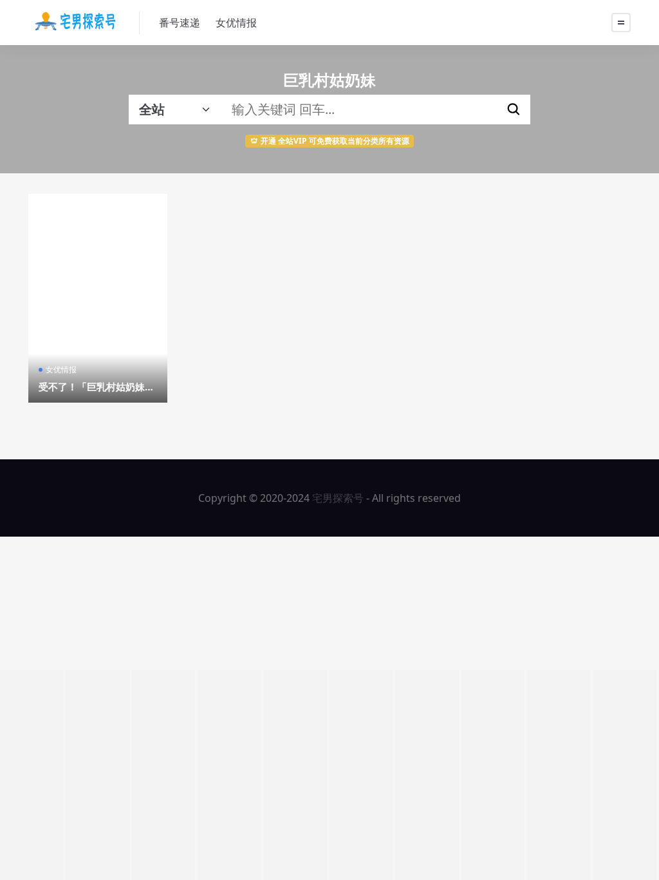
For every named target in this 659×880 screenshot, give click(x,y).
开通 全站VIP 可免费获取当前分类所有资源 (335, 140)
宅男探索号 (338, 498)
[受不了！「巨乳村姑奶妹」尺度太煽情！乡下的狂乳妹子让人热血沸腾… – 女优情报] (97, 298)
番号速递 (179, 22)
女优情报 (236, 22)
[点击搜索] (513, 109)
